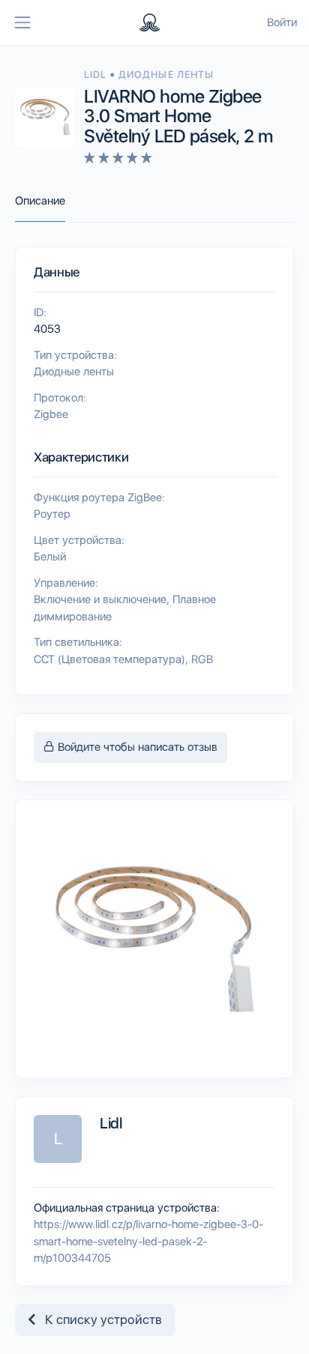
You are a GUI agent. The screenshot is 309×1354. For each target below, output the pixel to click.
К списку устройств (99, 1319)
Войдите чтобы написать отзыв (136, 747)
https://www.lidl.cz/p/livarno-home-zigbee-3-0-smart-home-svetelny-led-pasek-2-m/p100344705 (148, 1241)
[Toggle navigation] (22, 22)
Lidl (97, 74)
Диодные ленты (166, 74)
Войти (282, 22)
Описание (40, 201)
